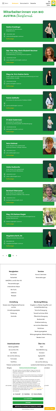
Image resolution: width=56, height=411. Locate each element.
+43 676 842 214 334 (11, 127)
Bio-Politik (14, 353)
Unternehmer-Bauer (13, 286)
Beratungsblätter (13, 347)
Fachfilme (14, 362)
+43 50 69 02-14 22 (10, 150)
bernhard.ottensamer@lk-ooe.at (14, 200)
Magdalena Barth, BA (14, 236)
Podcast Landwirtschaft (14, 365)
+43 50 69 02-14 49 (10, 174)
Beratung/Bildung (40, 302)
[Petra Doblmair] (49, 145)
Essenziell (17, 394)
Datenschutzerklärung (38, 388)
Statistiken (27, 394)
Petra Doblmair (11, 143)
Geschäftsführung (41, 350)
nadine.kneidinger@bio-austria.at (14, 36)
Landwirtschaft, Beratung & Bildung (41, 365)
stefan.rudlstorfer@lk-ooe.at (13, 176)
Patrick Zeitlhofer (12, 98)
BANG (41, 359)
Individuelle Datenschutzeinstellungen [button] (28, 406)
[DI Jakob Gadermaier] (49, 122)
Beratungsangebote (41, 331)
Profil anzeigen (10, 39)
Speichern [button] (28, 402)
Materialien (41, 325)
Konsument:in (24, 3)
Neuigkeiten (13, 271)
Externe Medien (38, 394)
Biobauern (15, 3)
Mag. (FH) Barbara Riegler (16, 214)
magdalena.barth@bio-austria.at (14, 243)
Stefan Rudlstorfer (13, 167)
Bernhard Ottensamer (14, 191)
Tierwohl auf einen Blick (41, 313)
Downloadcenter (13, 344)
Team (41, 347)
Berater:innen (41, 337)
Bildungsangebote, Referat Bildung (40, 334)
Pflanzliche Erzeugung (41, 316)
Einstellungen (34, 389)
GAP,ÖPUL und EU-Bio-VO (14, 280)
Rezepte (13, 296)
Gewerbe (33, 3)
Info (13, 350)
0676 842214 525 (10, 241)
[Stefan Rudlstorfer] (49, 169)
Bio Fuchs (14, 289)
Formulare (14, 359)
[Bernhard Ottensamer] (49, 193)
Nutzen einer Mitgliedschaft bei (13, 306)
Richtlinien (13, 274)
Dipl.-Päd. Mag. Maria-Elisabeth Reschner (21, 51)
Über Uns (41, 344)
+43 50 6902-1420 (10, 34)
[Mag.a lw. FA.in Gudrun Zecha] (49, 76)
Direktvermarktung (41, 322)
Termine (41, 271)
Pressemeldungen (13, 283)
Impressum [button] (32, 409)
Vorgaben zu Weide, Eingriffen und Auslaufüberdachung (40, 306)
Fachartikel (13, 277)
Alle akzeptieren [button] (28, 398)
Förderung (13, 313)
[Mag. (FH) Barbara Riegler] (49, 216)
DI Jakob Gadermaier (14, 120)
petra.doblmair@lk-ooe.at (12, 153)
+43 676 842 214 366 (11, 81)
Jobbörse (13, 293)
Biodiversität (41, 319)
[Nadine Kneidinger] (49, 29)
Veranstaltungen (41, 277)
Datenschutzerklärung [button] (26, 409)
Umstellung (13, 302)
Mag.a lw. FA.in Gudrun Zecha (17, 74)
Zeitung (14, 356)
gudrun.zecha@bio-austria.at (13, 83)
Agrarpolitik (41, 356)
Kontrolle (13, 316)
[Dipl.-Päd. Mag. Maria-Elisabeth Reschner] (49, 53)
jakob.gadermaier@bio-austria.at (14, 129)
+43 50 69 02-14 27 (10, 198)
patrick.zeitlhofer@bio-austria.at (14, 105)
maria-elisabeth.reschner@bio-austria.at (16, 60)
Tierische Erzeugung (41, 310)
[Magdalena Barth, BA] (49, 238)
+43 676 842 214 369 (11, 58)
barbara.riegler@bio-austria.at (14, 221)
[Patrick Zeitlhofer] (49, 100)
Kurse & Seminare (40, 274)
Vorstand (41, 353)
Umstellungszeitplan (13, 310)
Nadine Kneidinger (13, 27)
